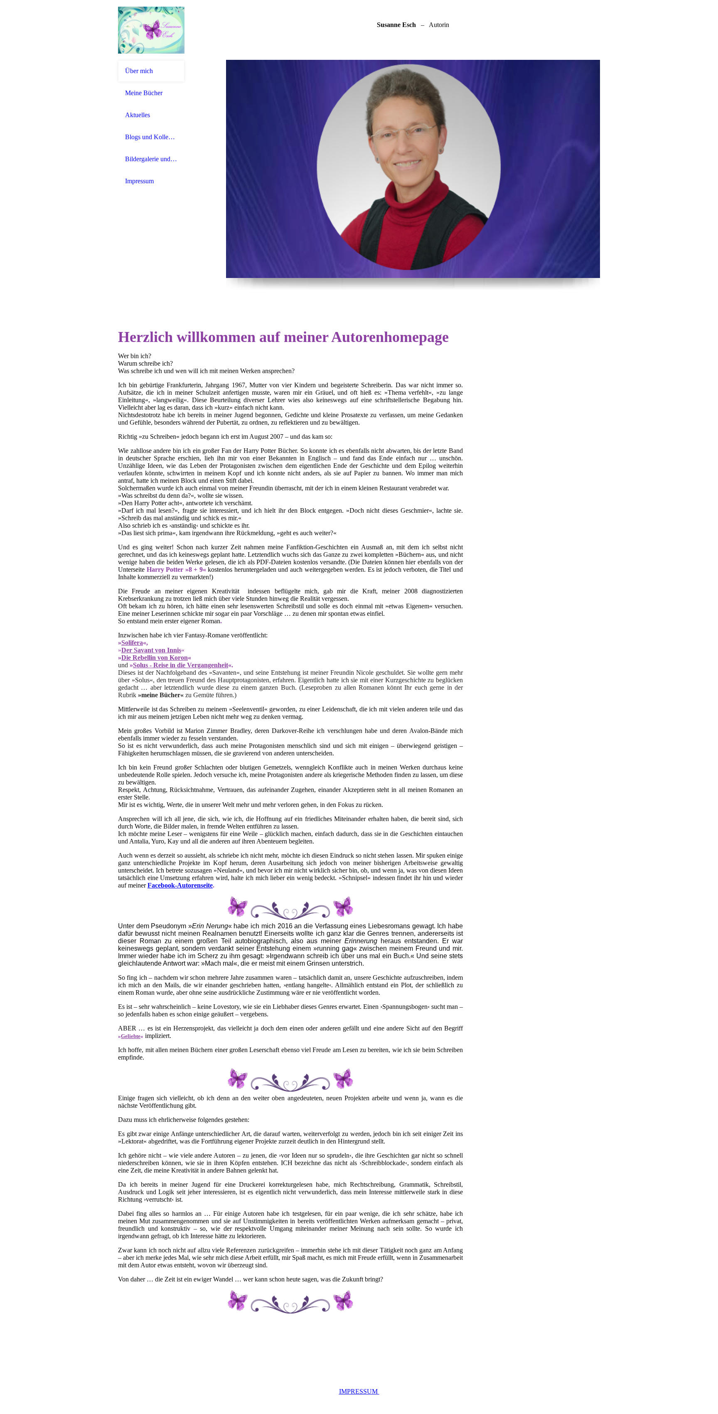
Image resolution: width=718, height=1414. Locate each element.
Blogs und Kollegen (151, 136)
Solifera (132, 642)
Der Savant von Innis (151, 650)
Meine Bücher (143, 92)
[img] (151, 30)
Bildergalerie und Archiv (151, 158)
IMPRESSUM (359, 1391)
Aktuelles (137, 114)
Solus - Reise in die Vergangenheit (180, 665)
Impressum (139, 180)
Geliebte (130, 1036)
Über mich (139, 70)
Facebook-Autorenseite (180, 885)
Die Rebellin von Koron (154, 657)
